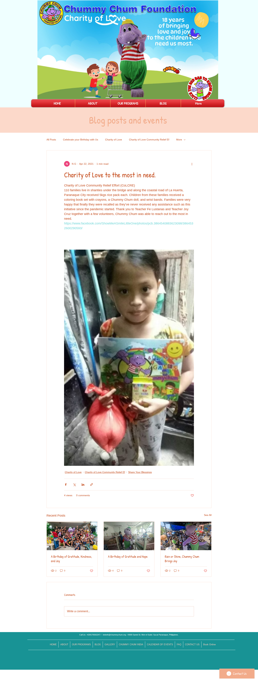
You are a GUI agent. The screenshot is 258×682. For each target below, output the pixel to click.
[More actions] (192, 164)
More (179, 139)
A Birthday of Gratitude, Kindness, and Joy (71, 558)
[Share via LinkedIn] (83, 484)
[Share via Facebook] (65, 484)
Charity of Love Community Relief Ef (149, 139)
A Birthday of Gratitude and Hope (128, 556)
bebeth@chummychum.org (114, 635)
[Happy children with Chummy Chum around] (72, 536)
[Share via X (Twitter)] (74, 484)
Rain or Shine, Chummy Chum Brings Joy (182, 558)
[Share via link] (91, 484)
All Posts (51, 139)
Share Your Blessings (140, 472)
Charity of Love (113, 139)
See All (207, 515)
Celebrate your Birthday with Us (80, 139)
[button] (213, 95)
